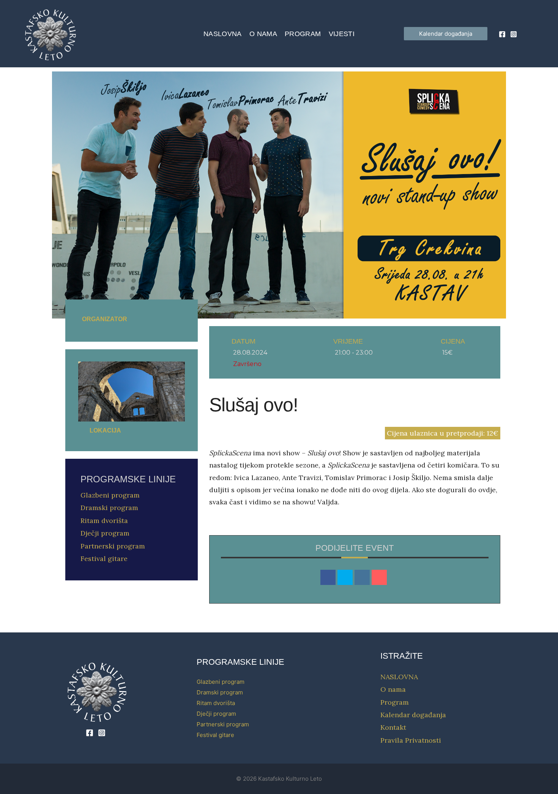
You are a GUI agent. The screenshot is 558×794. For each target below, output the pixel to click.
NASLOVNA (222, 34)
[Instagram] (513, 34)
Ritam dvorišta (104, 520)
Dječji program (104, 533)
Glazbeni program (110, 495)
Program (303, 34)
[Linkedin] (362, 577)
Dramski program (109, 507)
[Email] (379, 577)
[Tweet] (345, 577)
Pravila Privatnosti (410, 740)
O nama (263, 34)
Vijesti (342, 34)
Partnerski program (112, 546)
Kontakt (393, 727)
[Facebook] (502, 34)
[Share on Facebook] (328, 577)
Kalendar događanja (413, 714)
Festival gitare (104, 558)
